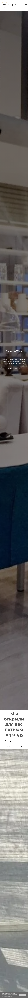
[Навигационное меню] (26, 4)
